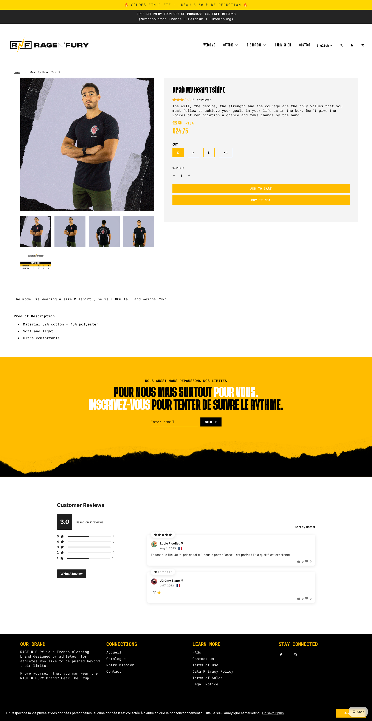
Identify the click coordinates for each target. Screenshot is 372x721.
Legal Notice (205, 684)
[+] (189, 175)
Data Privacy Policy (212, 671)
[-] (173, 175)
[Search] (341, 45)
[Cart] (363, 45)
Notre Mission (120, 665)
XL (225, 152)
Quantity (178, 167)
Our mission (283, 45)
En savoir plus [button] (273, 713)
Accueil (113, 652)
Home (17, 72)
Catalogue (116, 658)
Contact (304, 45)
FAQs (196, 652)
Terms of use (205, 665)
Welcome (209, 45)
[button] (192, 100)
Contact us (203, 658)
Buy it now (261, 200)
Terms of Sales (207, 677)
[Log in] (351, 45)
